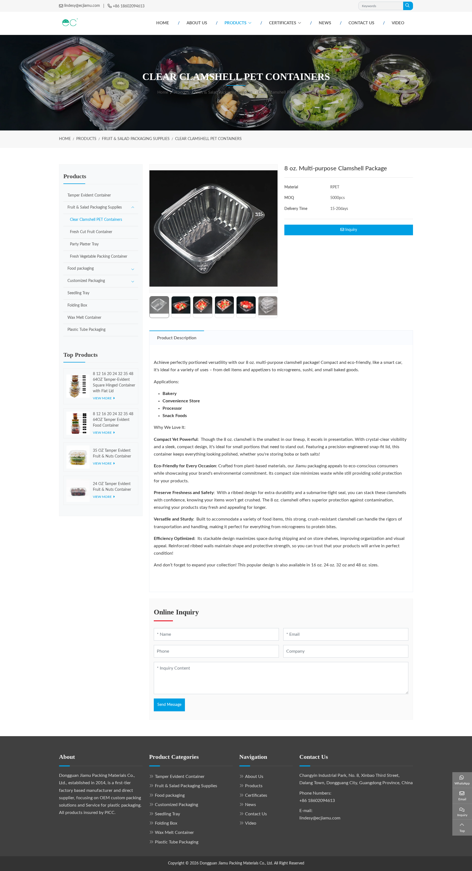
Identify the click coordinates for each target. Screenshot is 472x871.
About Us (197, 23)
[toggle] (132, 208)
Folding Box (77, 305)
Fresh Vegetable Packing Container (98, 256)
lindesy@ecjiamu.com (82, 6)
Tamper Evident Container (89, 195)
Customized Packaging (86, 281)
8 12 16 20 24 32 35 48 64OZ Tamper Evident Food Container (113, 419)
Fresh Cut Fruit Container (91, 232)
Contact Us (361, 23)
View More (102, 398)
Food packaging (80, 268)
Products (235, 23)
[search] (408, 6)
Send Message (169, 705)
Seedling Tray (78, 293)
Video (398, 23)
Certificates (282, 23)
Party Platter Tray (84, 244)
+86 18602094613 (128, 6)
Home (162, 23)
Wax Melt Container (84, 318)
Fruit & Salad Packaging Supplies (94, 207)
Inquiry (350, 230)
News (325, 23)
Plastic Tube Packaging (86, 330)
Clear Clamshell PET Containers (96, 220)
